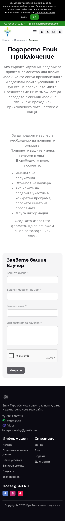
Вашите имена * (18, 273)
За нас (39, 444)
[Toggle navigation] (34, 32)
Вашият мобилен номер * (24, 289)
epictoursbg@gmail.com (45, 23)
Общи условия (12, 460)
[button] (41, 31)
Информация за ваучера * (24, 323)
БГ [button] (53, 32)
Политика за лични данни (15, 452)
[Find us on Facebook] (5, 493)
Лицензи (8, 471)
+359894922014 (17, 23)
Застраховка (11, 476)
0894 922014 (15, 416)
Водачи (40, 456)
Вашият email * (17, 306)
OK (34, 17)
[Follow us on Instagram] (12, 493)
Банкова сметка (13, 465)
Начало (6, 40)
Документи (42, 461)
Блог (38, 450)
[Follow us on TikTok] (20, 493)
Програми (19, 40)
